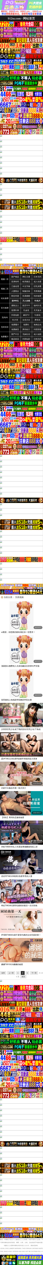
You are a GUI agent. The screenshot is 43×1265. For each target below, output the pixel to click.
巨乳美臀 (37, 286)
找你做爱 (37, 296)
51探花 (37, 315)
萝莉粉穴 (26, 329)
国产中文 (15, 334)
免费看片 (15, 325)
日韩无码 (37, 339)
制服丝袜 (26, 291)
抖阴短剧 (26, 339)
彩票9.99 (15, 310)
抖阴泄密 (37, 329)
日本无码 (37, 277)
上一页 (11, 973)
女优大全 (26, 320)
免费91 (26, 325)
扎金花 (26, 310)
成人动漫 (37, 282)
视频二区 (5, 289)
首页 (3, 973)
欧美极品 (26, 282)
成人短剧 (37, 334)
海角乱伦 (37, 325)
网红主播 (26, 277)
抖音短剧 (15, 315)
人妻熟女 (15, 291)
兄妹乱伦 (26, 334)
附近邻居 (15, 296)
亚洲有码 (15, 282)
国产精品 (15, 277)
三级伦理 (15, 286)
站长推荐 (5, 298)
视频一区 (5, 279)
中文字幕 (26, 286)
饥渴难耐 (26, 296)
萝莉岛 (37, 320)
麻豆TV (26, 315)
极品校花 (15, 339)
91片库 (15, 320)
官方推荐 (5, 308)
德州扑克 (37, 305)
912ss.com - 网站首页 (21, 18)
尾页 (23, 977)
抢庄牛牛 (26, 305)
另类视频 (37, 291)
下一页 (34, 973)
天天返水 (37, 310)
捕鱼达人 (15, 305)
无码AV (5, 317)
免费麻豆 (15, 329)
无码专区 (5, 327)
